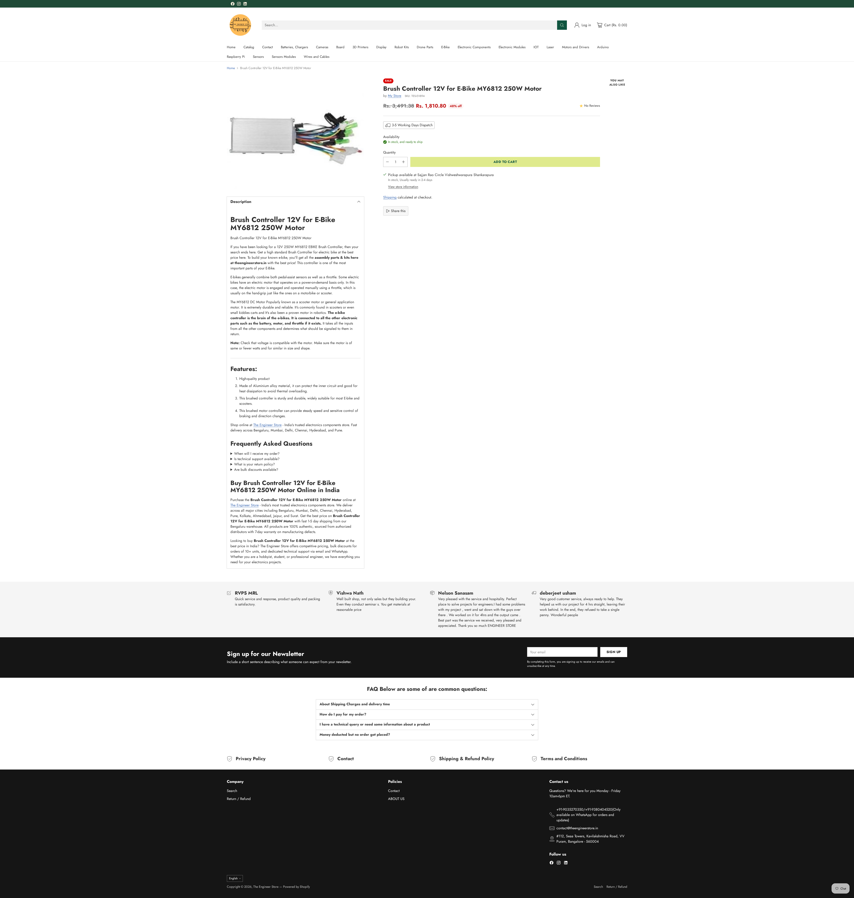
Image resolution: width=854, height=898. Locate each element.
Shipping (390, 197)
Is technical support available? (257, 458)
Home (231, 68)
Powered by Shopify (296, 886)
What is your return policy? (254, 464)
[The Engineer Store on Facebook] (232, 5)
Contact (394, 790)
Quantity (389, 152)
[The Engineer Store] (241, 25)
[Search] (562, 25)
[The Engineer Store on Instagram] (239, 5)
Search (232, 790)
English (233, 878)
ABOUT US (396, 798)
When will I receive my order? (257, 453)
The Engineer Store (267, 424)
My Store (394, 95)
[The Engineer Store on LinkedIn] (245, 5)
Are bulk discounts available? (256, 469)
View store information (403, 186)
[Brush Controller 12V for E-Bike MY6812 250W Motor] (295, 133)
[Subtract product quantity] (387, 162)
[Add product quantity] (403, 162)
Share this (398, 210)
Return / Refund (239, 798)
